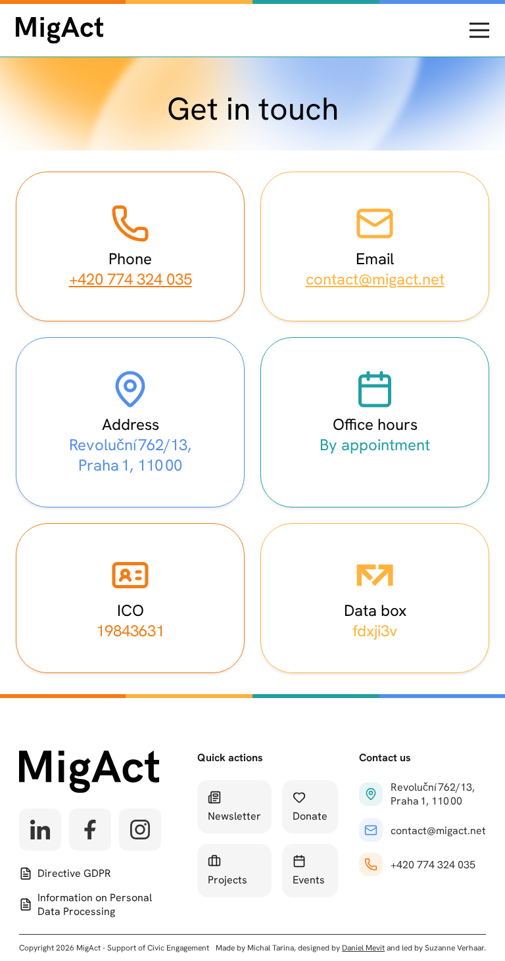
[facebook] (90, 830)
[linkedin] (40, 830)
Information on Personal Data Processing (94, 904)
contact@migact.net (375, 279)
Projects (227, 880)
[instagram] (140, 830)
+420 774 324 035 (130, 279)
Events (309, 880)
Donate (310, 816)
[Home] (59, 30)
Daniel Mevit (363, 948)
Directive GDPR (74, 873)
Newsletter (234, 816)
